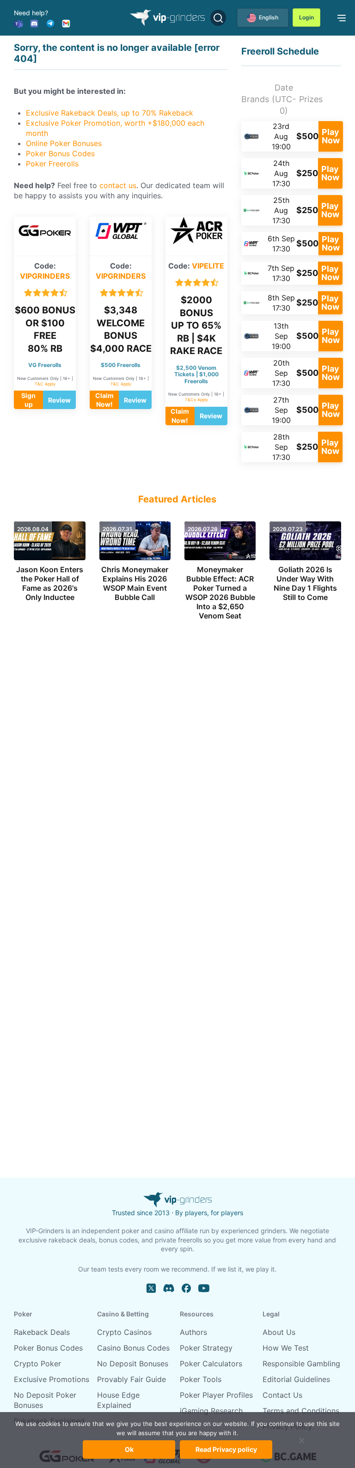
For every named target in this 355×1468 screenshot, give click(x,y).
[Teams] (18, 23)
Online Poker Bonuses (64, 143)
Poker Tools (200, 1379)
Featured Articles (177, 499)
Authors (193, 1332)
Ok (129, 1449)
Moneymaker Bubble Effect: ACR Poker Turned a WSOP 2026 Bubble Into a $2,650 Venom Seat (220, 592)
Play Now (331, 136)
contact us (117, 185)
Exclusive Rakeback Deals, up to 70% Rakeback (109, 112)
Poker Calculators (211, 1363)
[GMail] (66, 23)
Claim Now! (104, 399)
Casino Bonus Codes (133, 1347)
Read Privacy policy (226, 1449)
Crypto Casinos (124, 1332)
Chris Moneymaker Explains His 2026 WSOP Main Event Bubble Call (134, 583)
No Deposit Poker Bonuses (45, 1400)
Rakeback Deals (42, 1332)
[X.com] (151, 1288)
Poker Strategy (206, 1347)
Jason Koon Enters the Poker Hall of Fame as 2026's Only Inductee (49, 583)
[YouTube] (203, 1288)
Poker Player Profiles (216, 1395)
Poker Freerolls (52, 163)
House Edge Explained (118, 1400)
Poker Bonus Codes (60, 153)
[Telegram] (50, 23)
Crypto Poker (37, 1363)
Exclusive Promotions (51, 1379)
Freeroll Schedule (280, 51)
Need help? (31, 13)
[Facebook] (186, 1288)
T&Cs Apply (196, 399)
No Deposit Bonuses (132, 1363)
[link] (340, 17)
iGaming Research (211, 1410)
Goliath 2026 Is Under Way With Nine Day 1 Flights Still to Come (305, 583)
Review (59, 400)
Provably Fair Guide (131, 1379)
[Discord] (34, 23)
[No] (302, 1445)
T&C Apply (45, 383)
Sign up (28, 399)
